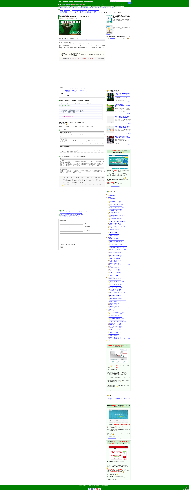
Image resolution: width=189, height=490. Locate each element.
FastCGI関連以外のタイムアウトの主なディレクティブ (75, 91)
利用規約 (71, 1)
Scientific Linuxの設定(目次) (100, 7)
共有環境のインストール (114, 234)
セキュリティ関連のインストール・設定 (117, 226)
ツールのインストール (113, 232)
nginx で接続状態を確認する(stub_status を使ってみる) (71, 213)
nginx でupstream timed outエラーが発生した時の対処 (74, 88)
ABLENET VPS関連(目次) (65, 6)
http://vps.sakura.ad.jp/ (115, 186)
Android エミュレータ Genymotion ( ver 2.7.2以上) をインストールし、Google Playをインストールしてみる (122, 95)
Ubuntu (109, 309)
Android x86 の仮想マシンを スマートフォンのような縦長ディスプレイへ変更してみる (122, 105)
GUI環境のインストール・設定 (115, 224)
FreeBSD (109, 266)
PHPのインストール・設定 (115, 201)
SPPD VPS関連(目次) (96, 6)
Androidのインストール (113, 195)
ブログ (109, 340)
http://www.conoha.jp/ (112, 438)
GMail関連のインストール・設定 (116, 218)
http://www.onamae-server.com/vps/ (115, 477)
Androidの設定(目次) (64, 7)
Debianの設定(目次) (81, 7)
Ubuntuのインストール (113, 310)
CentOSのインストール (113, 198)
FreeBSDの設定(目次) (90, 7)
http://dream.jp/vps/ (126, 389)
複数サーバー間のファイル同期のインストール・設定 (119, 230)
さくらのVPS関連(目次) (119, 6)
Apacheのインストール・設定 (115, 274)
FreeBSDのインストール (114, 267)
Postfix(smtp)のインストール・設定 (117, 220)
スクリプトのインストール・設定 (115, 200)
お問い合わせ (65, 1)
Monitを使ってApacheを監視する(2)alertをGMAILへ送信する (72, 214)
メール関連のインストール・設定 (115, 213)
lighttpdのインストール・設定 (116, 210)
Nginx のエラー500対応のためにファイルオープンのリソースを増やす (74, 211)
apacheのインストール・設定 (116, 209)
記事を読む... (128, 101)
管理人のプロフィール (78, 1)
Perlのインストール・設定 (115, 202)
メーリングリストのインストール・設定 (118, 221)
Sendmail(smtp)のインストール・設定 (118, 215)
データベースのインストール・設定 (116, 204)
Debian (109, 237)
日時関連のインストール (114, 235)
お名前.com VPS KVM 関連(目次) (107, 6)
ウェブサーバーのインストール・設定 (116, 207)
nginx (76, 18)
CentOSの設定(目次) (73, 7)
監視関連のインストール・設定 (115, 229)
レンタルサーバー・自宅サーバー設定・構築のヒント (99, 485)
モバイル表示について (88, 1)
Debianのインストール (113, 238)
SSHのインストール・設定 (114, 269)
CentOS (109, 197)
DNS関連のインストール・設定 (115, 223)
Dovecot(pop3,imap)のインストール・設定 (118, 216)
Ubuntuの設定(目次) (111, 7)
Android (109, 194)
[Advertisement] (82, 73)
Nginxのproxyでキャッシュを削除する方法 (68, 215)
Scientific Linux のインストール (115, 278)
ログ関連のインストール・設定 (115, 227)
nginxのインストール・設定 (115, 212)
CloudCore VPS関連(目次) (76, 6)
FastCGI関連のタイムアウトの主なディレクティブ (75, 90)
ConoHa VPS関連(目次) (86, 6)
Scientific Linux (111, 277)
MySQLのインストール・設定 (116, 206)
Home (60, 1)
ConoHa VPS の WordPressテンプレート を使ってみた (71, 216)
